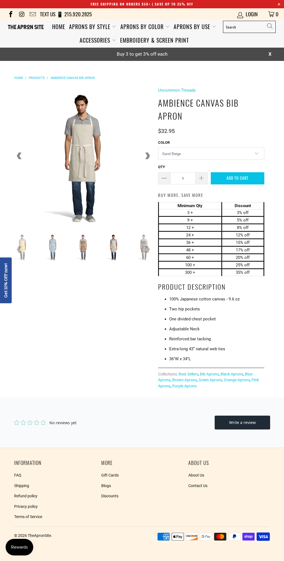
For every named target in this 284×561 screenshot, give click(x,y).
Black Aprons (231, 374)
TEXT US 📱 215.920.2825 (66, 14)
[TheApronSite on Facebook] (10, 14)
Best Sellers (188, 374)
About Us (196, 475)
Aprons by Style (90, 26)
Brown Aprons (184, 380)
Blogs (106, 485)
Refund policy (25, 496)
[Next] (147, 156)
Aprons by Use (193, 26)
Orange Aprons (237, 380)
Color (164, 142)
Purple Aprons (184, 386)
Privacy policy (26, 506)
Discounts (109, 496)
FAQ (17, 475)
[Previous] (19, 156)
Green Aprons (210, 380)
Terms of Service (28, 516)
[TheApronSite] (25, 27)
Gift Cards (110, 475)
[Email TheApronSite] (32, 14)
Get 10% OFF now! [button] (5, 280)
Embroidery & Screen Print (154, 40)
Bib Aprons (209, 374)
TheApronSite (39, 535)
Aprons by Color (142, 26)
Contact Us (197, 485)
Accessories (96, 40)
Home (58, 26)
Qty (161, 167)
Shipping (21, 485)
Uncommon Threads (177, 90)
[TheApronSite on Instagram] (21, 14)
